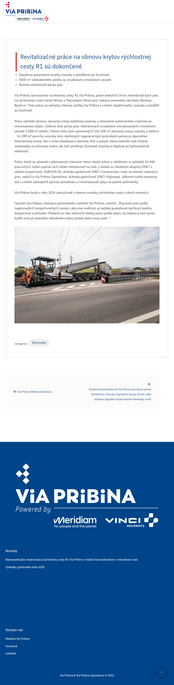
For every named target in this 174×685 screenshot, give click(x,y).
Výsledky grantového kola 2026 (24, 567)
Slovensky (39, 343)
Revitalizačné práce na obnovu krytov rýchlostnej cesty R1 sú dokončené (85, 62)
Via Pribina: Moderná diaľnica (34, 391)
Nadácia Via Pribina (17, 639)
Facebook (11, 646)
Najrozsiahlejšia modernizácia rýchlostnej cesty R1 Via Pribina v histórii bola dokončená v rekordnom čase (71, 560)
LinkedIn (10, 653)
